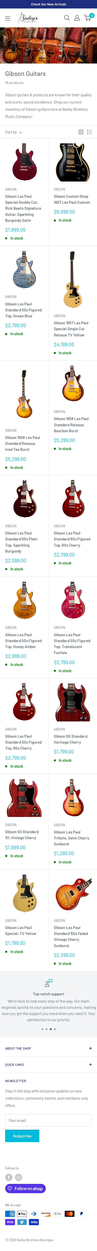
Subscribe (22, 1135)
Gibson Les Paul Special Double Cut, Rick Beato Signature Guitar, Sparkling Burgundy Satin (23, 208)
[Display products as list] (89, 132)
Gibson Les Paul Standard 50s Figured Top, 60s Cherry (23, 742)
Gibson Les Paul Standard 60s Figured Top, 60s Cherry (72, 539)
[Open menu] (7, 18)
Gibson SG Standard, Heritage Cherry (71, 739)
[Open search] (67, 18)
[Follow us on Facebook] (8, 1177)
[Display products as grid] (81, 132)
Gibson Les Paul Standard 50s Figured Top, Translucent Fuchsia (72, 643)
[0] (87, 18)
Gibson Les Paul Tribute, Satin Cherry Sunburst (71, 838)
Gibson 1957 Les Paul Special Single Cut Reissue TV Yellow (71, 328)
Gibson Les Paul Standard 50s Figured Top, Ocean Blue (23, 310)
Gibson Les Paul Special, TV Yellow (20, 930)
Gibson (11, 189)
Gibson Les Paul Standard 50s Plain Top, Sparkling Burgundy (21, 542)
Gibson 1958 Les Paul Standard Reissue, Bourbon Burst (71, 424)
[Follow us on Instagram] (18, 1177)
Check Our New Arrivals (48, 4)
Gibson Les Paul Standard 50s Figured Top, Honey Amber (23, 640)
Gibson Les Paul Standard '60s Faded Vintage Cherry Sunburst (71, 936)
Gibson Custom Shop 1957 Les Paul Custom (72, 199)
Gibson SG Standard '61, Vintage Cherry (22, 834)
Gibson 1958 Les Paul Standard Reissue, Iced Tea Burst (22, 443)
